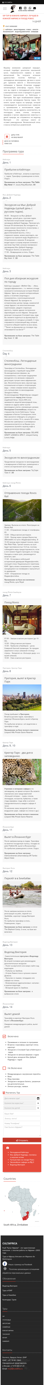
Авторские (6, 1323)
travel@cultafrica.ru (15, 1368)
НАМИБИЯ (5, 1341)
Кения (4, 1338)
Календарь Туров (9, 1299)
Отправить (23, 1140)
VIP (38, 58)
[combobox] (22, 1098)
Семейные (6, 1327)
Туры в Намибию (9, 1295)
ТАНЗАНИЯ (6, 1334)
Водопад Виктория (9, 1286)
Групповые (6, 1320)
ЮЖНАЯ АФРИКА (7, 1330)
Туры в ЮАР (7, 1290)
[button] (38, 1098)
